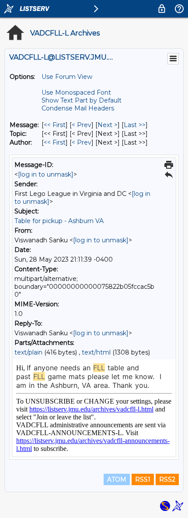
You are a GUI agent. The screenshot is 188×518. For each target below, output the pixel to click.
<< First (55, 125)
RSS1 (142, 479)
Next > (107, 125)
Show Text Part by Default (82, 100)
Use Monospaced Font (76, 92)
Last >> (135, 125)
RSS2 (167, 479)
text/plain (28, 352)
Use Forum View (67, 77)
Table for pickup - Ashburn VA (59, 221)
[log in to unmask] (45, 174)
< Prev (81, 125)
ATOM (116, 479)
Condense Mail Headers (78, 108)
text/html (96, 352)
